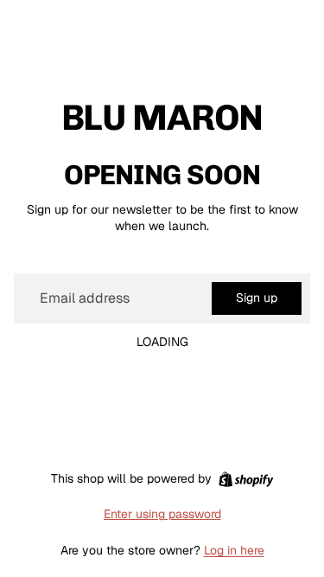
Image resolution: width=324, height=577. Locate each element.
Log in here (234, 550)
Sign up (256, 297)
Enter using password (162, 514)
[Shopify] (246, 479)
